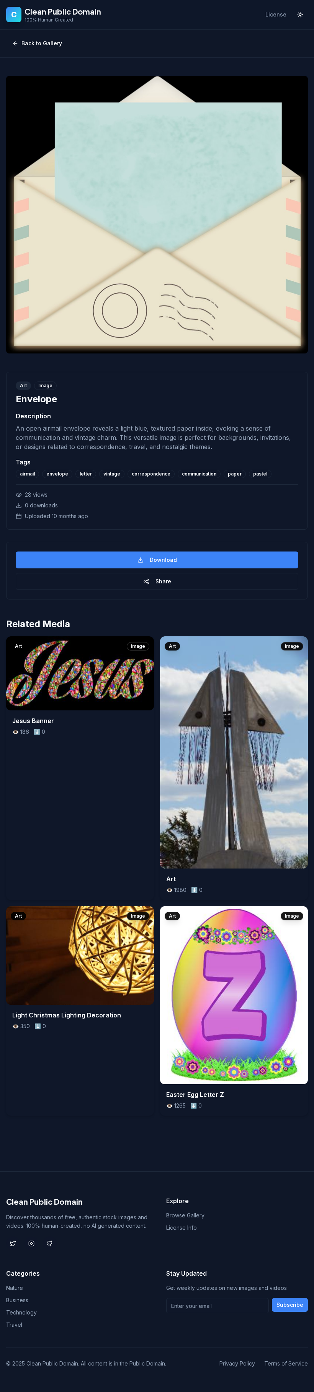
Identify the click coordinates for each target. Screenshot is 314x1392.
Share (163, 581)
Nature (14, 1288)
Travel (14, 1324)
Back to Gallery (41, 43)
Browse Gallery (185, 1215)
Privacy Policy (237, 1363)
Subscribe (289, 1304)
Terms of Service (286, 1363)
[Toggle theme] (300, 14)
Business (17, 1300)
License (275, 14)
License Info (181, 1227)
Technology (21, 1312)
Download (163, 559)
